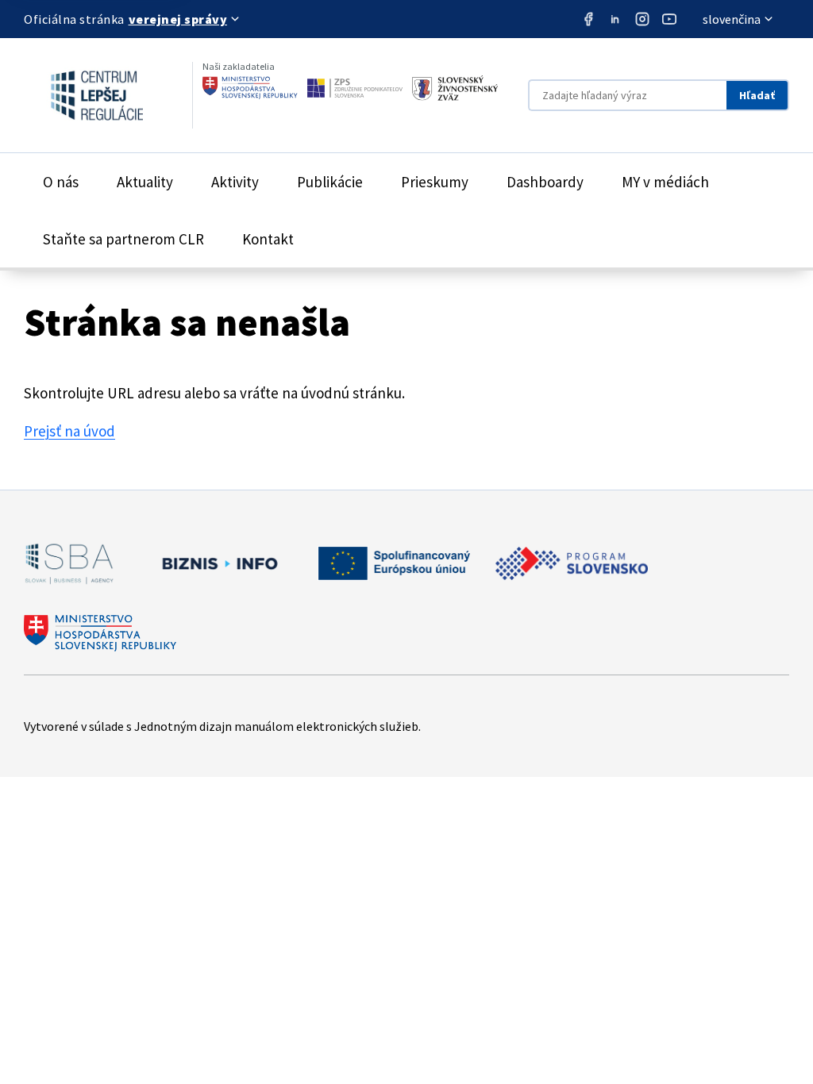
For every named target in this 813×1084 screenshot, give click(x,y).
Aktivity (235, 181)
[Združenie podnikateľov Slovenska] (355, 88)
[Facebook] (588, 19)
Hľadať (757, 95)
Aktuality (145, 181)
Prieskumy (434, 181)
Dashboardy (545, 181)
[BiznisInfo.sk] (216, 563)
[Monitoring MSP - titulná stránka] (83, 95)
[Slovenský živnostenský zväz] (455, 88)
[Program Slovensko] (571, 563)
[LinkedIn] (615, 19)
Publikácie (330, 181)
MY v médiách (665, 181)
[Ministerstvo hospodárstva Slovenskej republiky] (250, 88)
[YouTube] (669, 19)
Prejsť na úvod (69, 430)
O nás (61, 181)
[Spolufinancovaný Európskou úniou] (394, 563)
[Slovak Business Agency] (69, 563)
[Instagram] (642, 19)
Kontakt (268, 238)
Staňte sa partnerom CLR (123, 238)
